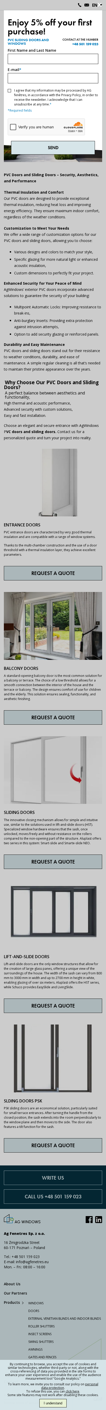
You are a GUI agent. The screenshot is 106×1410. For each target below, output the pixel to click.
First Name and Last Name (32, 50)
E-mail (14, 69)
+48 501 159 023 (85, 44)
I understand (53, 1403)
